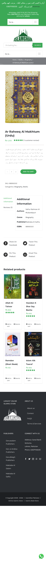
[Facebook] (26, 459)
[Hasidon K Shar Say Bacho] (33, 286)
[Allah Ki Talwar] (13, 286)
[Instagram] (33, 459)
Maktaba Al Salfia (33, 222)
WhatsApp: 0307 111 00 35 (18, 12)
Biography (18, 187)
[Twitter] (29, 459)
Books (25, 187)
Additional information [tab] (8, 200)
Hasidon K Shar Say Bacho (31, 306)
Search (37, 45)
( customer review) (31, 140)
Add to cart (28, 171)
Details (17, 324)
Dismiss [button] (36, 6)
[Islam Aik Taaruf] (33, 344)
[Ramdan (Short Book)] (13, 344)
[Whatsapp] (36, 459)
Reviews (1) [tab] (8, 207)
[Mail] (40, 459)
